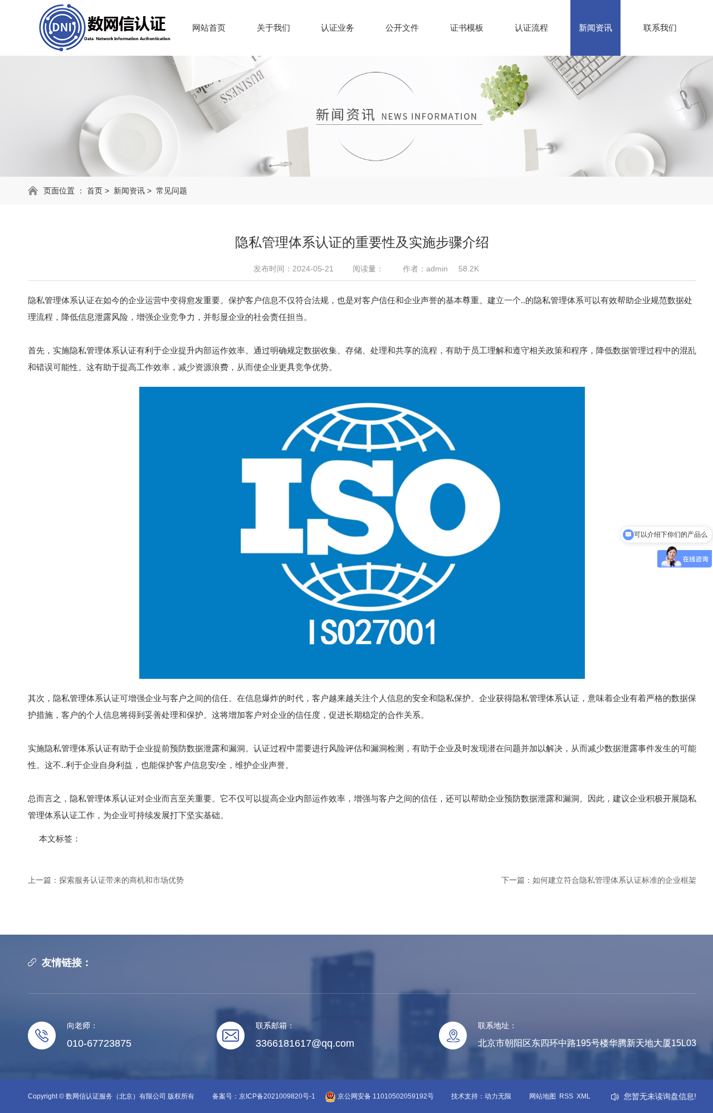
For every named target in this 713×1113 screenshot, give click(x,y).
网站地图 (542, 1096)
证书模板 (467, 27)
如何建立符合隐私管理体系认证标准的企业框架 (614, 880)
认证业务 (337, 27)
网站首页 (209, 27)
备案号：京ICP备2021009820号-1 (263, 1096)
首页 (94, 190)
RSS (566, 1096)
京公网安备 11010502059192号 (385, 1096)
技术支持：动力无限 (481, 1096)
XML (583, 1096)
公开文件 (402, 27)
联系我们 (660, 27)
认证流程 (531, 27)
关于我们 (273, 27)
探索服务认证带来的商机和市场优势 (121, 880)
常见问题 (171, 190)
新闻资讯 (595, 27)
